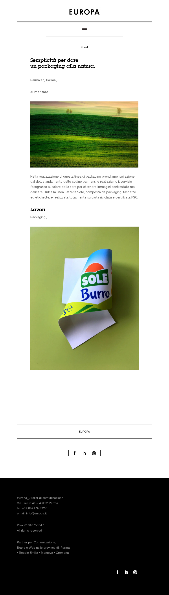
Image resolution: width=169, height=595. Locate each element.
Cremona (62, 552)
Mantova (47, 552)
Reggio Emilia (28, 552)
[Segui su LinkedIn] (84, 453)
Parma (65, 547)
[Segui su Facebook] (74, 453)
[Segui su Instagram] (93, 453)
